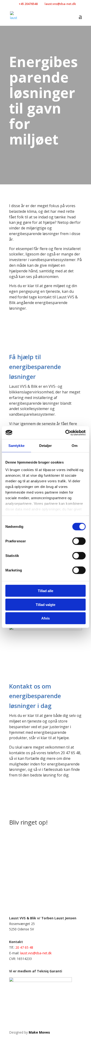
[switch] (79, 541)
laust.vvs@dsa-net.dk (36, 953)
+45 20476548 (28, 4)
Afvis (45, 618)
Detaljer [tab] (45, 446)
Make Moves (39, 1032)
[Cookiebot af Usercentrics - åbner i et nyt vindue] (65, 433)
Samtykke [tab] (16, 446)
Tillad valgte (45, 604)
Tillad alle (45, 591)
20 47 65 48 (24, 947)
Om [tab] (74, 446)
